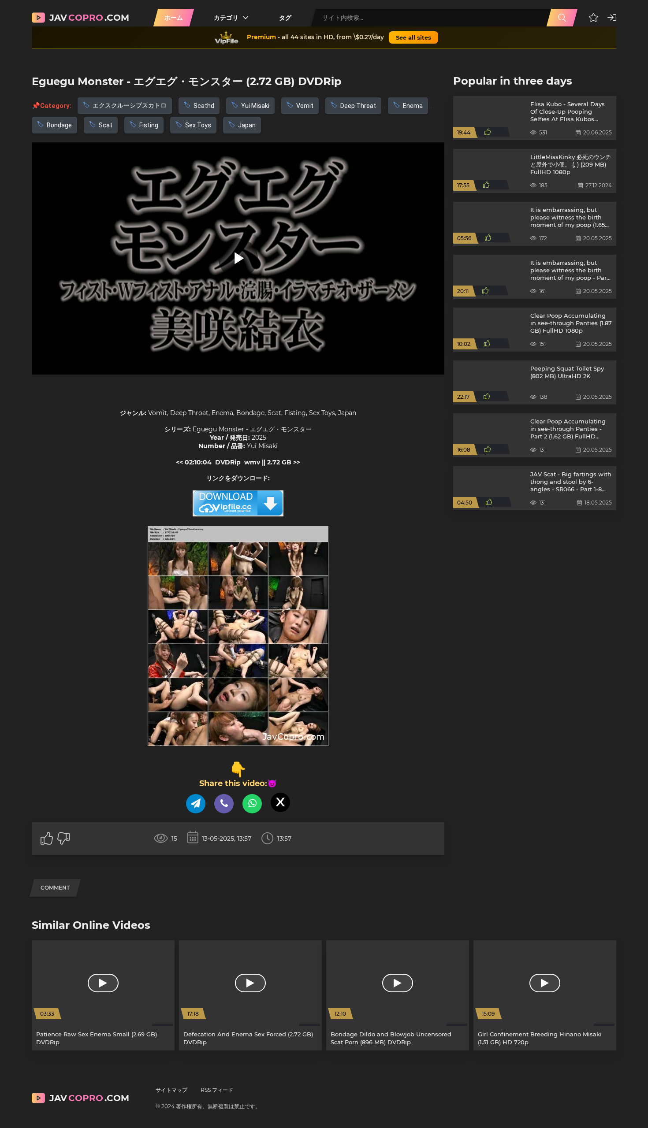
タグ (285, 18)
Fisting (148, 125)
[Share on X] (280, 802)
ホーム (173, 18)
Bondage (59, 125)
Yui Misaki (255, 105)
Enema (413, 105)
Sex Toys (198, 125)
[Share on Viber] (224, 803)
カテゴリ (226, 18)
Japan (247, 125)
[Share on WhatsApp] (252, 803)
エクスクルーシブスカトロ (130, 105)
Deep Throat (358, 105)
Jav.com (89, 17)
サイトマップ (171, 1090)
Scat (105, 125)
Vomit (304, 105)
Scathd (204, 105)
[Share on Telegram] (195, 803)
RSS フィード (217, 1090)
